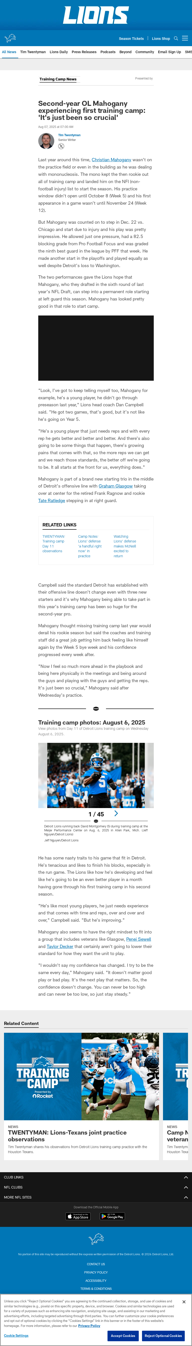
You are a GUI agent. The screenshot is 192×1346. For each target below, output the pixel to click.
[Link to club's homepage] (10, 36)
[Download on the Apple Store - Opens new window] (78, 1217)
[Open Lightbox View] (96, 795)
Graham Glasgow (116, 486)
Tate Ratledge (51, 500)
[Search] (176, 38)
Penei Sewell (138, 939)
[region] (96, 1320)
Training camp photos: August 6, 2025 (91, 722)
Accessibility (96, 1280)
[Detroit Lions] (96, 1239)
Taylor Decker (60, 946)
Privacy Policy (96, 1272)
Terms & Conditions (96, 1288)
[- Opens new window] (59, 80)
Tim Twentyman (69, 135)
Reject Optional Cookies (163, 1336)
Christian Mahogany (111, 159)
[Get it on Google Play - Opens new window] (112, 1219)
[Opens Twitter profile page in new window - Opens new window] (61, 146)
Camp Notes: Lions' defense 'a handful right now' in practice (90, 546)
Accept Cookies (123, 1336)
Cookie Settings (16, 1335)
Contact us (96, 1264)
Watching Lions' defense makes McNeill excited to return (125, 546)
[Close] (184, 1301)
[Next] (116, 813)
